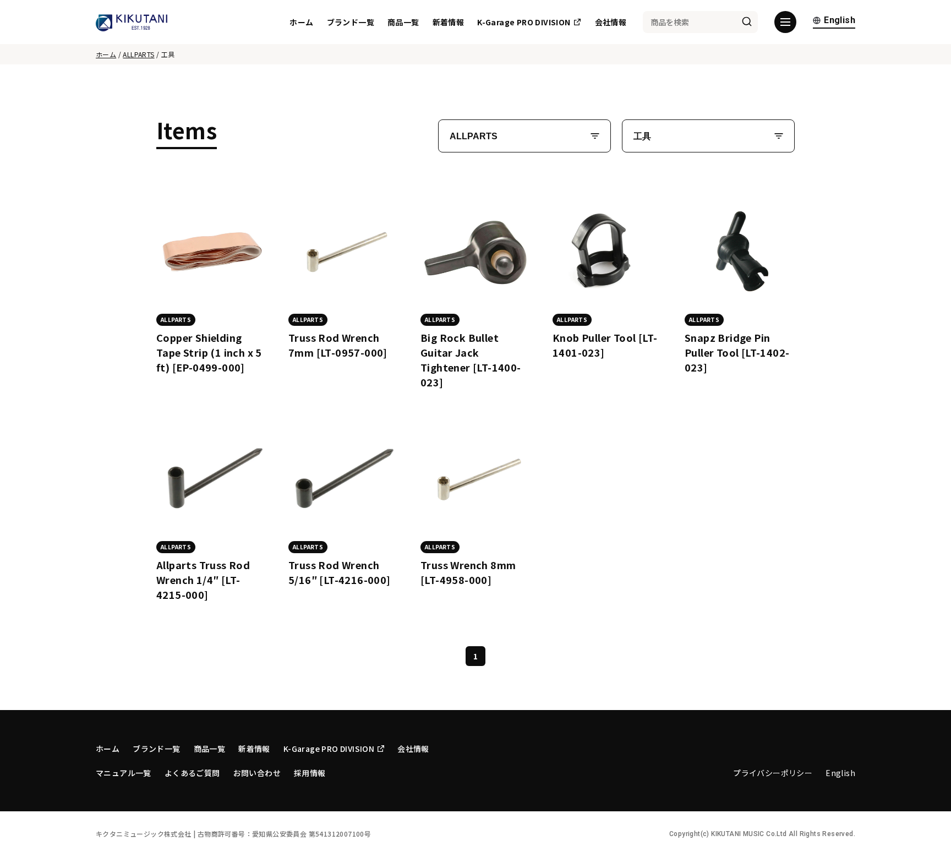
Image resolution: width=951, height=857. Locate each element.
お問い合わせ (257, 772)
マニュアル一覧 (123, 772)
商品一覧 (403, 22)
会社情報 (611, 22)
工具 (642, 136)
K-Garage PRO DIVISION (523, 22)
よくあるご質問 (192, 772)
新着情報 (448, 22)
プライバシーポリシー (772, 772)
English (839, 20)
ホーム (301, 22)
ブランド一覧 (350, 22)
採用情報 (310, 772)
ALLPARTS (138, 54)
